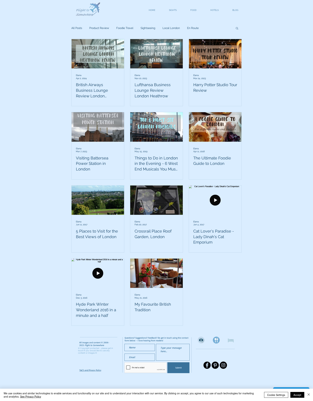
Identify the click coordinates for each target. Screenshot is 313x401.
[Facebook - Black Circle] (207, 365)
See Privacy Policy (30, 396)
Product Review (99, 28)
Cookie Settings (276, 395)
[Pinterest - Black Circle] (215, 365)
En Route (193, 28)
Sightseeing (148, 28)
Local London (171, 28)
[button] (237, 28)
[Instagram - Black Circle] (223, 365)
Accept (297, 395)
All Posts (76, 28)
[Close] (308, 395)
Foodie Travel (124, 28)
